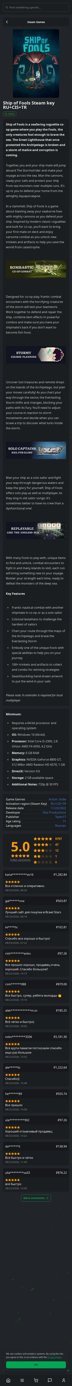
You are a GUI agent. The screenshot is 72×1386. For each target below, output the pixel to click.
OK (36, 1364)
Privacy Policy (54, 1357)
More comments (33, 1198)
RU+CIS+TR (58, 804)
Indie (62, 799)
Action (53, 799)
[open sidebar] (22, 1380)
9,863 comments (20, 860)
